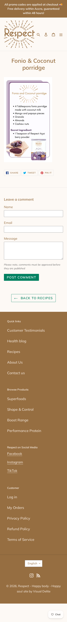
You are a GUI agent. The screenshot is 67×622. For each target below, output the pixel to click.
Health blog (16, 341)
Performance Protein (24, 430)
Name (8, 207)
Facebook (14, 453)
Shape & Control (20, 409)
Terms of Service (20, 539)
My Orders (15, 507)
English (32, 563)
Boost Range (17, 420)
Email (8, 223)
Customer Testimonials (26, 330)
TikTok (12, 470)
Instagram (15, 462)
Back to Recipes (36, 298)
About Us (15, 362)
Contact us (16, 373)
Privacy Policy (18, 518)
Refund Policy (18, 529)
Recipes (13, 351)
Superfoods (16, 399)
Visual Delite (41, 591)
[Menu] (61, 34)
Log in (12, 497)
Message (10, 238)
